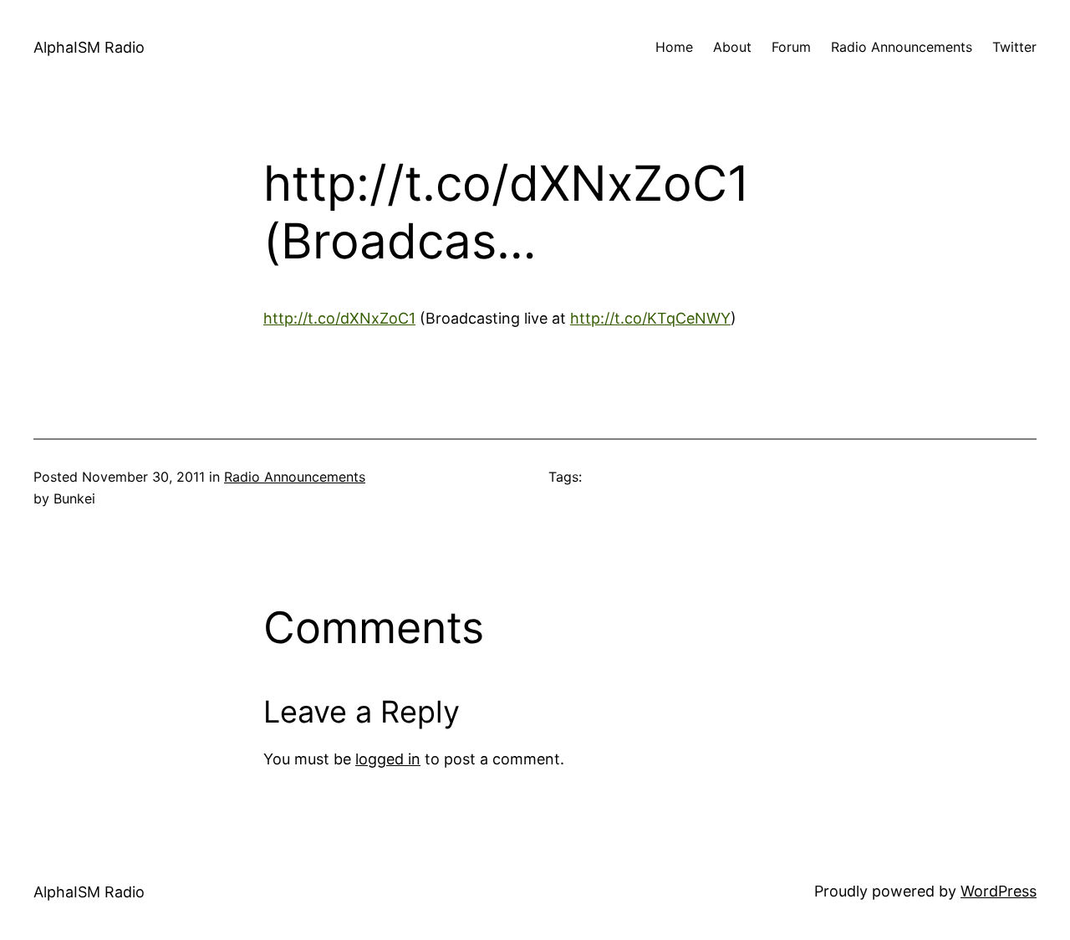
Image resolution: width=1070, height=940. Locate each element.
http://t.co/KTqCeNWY (650, 318)
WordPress (998, 891)
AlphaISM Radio (89, 47)
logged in (387, 759)
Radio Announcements (294, 476)
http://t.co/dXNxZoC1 (339, 318)
